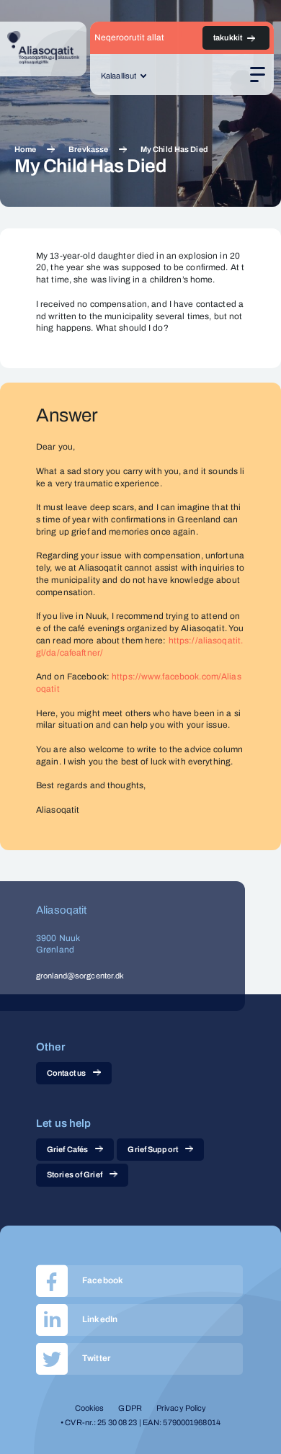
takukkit (227, 37)
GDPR (129, 1408)
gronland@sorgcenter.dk (80, 975)
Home (25, 149)
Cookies (89, 1408)
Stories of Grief (74, 1174)
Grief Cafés (67, 1149)
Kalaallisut (118, 75)
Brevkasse (88, 149)
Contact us (66, 1073)
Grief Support (152, 1149)
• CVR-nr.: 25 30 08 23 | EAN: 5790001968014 (140, 1422)
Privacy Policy (181, 1408)
